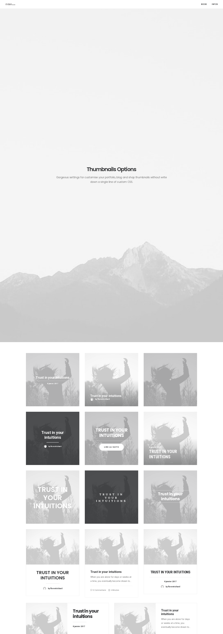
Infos (215, 4)
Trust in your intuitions (52, 575)
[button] (52, 547)
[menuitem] (205, 4)
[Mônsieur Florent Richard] (10, 4)
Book (204, 4)
